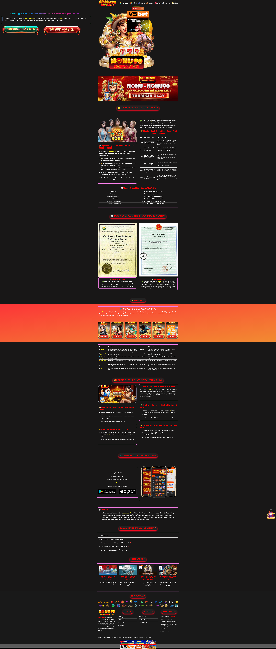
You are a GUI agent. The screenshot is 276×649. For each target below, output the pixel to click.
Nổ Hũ (135, 3)
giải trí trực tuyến (29, 18)
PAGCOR (121, 283)
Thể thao (168, 3)
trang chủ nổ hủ (152, 389)
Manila (153, 122)
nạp (170, 410)
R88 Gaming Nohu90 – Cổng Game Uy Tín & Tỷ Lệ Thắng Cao (168, 578)
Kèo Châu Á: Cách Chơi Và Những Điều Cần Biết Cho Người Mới (128, 578)
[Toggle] (99, 535)
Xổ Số (176, 3)
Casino (151, 3)
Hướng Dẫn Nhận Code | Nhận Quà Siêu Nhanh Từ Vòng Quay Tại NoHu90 (148, 578)
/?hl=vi (117, 483)
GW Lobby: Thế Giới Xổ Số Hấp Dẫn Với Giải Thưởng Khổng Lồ (108, 578)
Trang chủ (125, 3)
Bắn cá (143, 3)
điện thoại (109, 434)
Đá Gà (159, 3)
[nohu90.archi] (107, 3)
